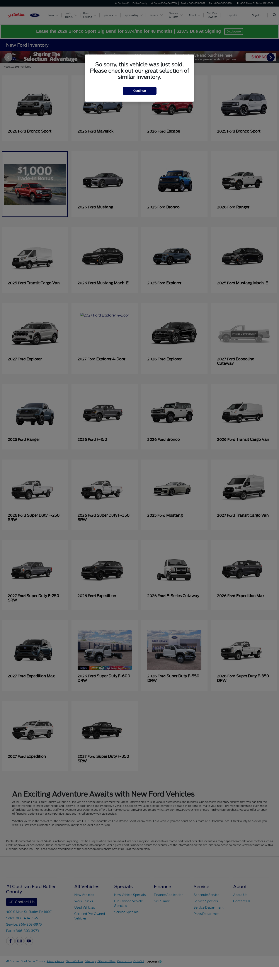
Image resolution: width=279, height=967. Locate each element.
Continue (139, 90)
